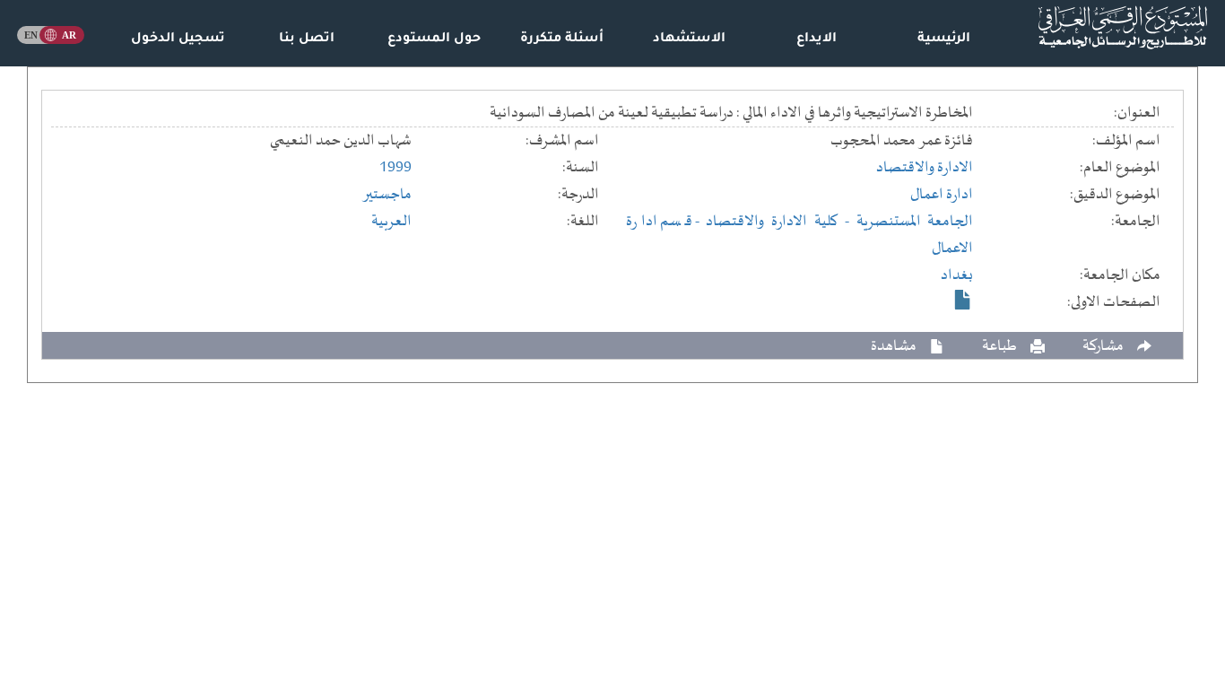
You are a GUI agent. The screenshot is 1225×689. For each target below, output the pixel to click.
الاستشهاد (689, 39)
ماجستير (387, 194)
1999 (395, 167)
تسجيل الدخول (178, 39)
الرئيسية (943, 39)
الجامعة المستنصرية (915, 221)
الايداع (816, 39)
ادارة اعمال (941, 194)
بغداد (957, 275)
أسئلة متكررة (562, 39)
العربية (391, 221)
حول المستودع (434, 39)
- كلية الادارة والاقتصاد (781, 221)
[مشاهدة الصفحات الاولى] (963, 300)
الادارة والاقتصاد (924, 167)
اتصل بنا (306, 39)
